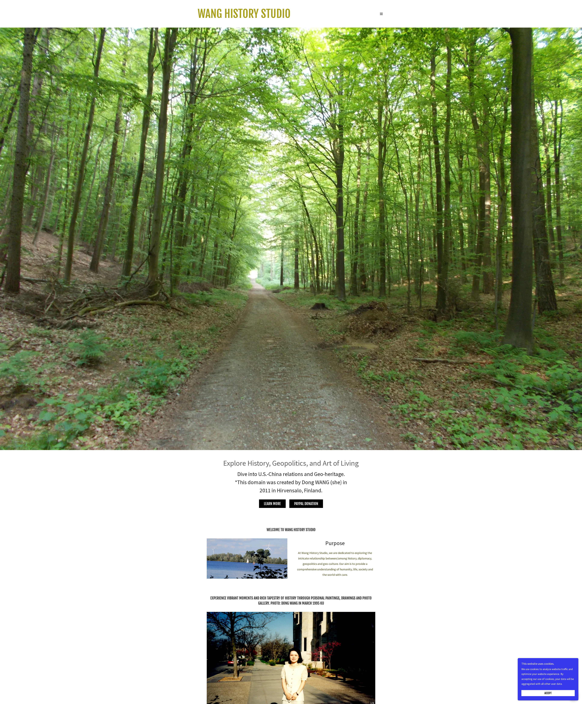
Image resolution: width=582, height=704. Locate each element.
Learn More (272, 503)
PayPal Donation (306, 503)
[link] (244, 17)
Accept (548, 693)
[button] (381, 14)
